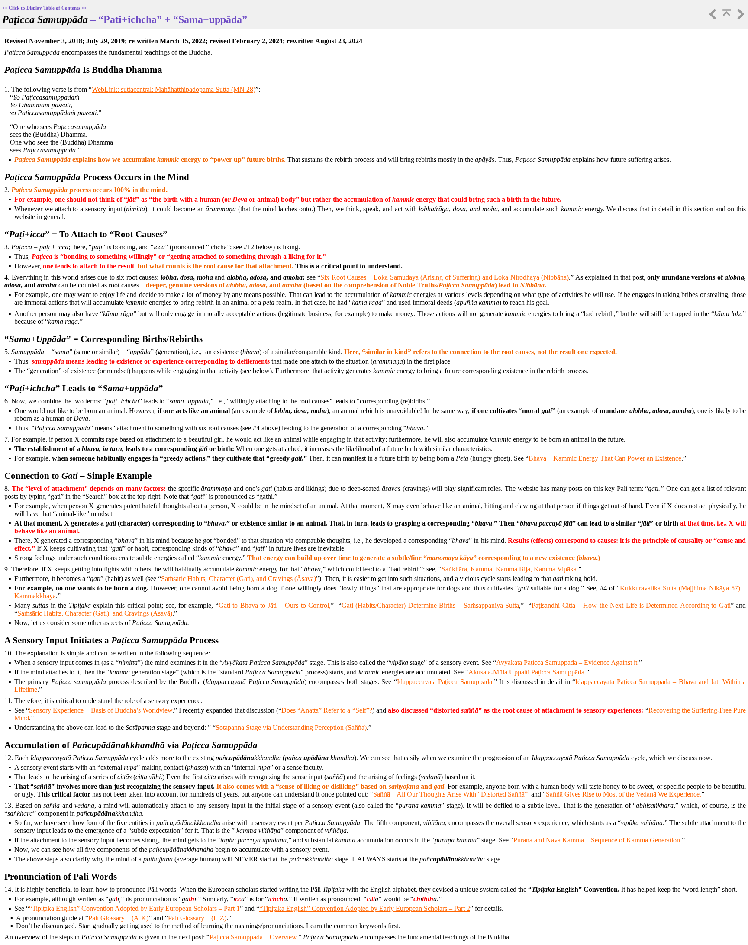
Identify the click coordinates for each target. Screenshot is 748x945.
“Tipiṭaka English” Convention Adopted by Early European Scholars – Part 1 (134, 908)
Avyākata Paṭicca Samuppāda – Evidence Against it (566, 662)
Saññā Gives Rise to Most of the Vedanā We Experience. (623, 794)
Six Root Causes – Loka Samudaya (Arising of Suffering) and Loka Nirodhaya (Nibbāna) (444, 277)
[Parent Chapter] (726, 16)
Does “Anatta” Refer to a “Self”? (326, 710)
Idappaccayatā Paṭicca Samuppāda (444, 681)
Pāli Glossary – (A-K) (118, 918)
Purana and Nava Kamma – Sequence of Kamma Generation (596, 840)
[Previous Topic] (712, 16)
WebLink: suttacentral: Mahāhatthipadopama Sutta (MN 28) (173, 89)
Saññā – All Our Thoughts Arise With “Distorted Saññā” (450, 794)
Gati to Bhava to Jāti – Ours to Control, (275, 605)
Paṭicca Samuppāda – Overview (253, 937)
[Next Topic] (740, 16)
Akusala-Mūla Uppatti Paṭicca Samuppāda (526, 672)
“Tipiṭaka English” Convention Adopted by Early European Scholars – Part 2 (364, 908)
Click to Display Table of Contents (44, 8)
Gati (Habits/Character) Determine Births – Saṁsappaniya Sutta (430, 605)
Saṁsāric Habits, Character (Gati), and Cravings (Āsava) (238, 578)
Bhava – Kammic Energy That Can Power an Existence (605, 458)
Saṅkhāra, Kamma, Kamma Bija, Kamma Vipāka (509, 569)
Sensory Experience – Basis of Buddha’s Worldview (100, 710)
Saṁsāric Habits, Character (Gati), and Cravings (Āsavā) (94, 613)
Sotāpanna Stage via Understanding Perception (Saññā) (291, 727)
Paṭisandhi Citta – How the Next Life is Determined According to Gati (631, 605)
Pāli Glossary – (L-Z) (197, 918)
